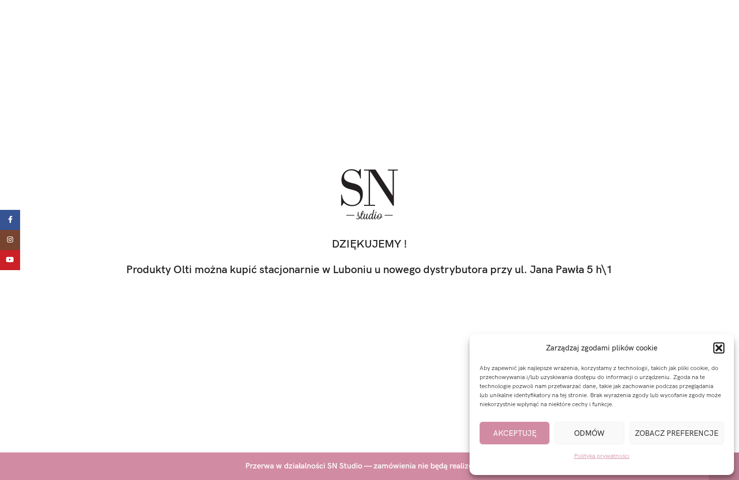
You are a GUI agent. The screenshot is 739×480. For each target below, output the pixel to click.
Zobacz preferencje (676, 433)
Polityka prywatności (601, 456)
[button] (719, 348)
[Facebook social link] (10, 220)
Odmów (589, 433)
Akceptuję (514, 433)
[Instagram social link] (10, 240)
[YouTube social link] (10, 260)
